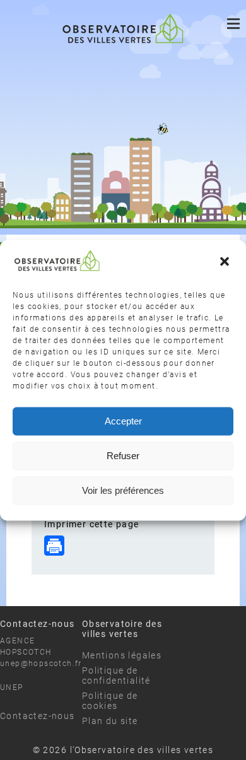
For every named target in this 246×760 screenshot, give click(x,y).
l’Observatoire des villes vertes (142, 750)
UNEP (11, 687)
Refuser (123, 455)
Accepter (123, 421)
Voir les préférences (123, 490)
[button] (225, 263)
